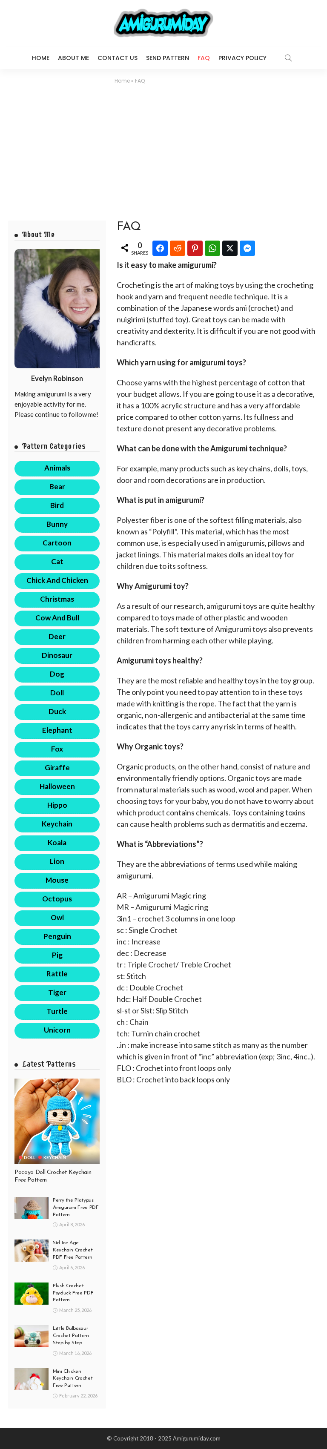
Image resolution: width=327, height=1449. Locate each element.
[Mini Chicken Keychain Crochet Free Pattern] (31, 1379)
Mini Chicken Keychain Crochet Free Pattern (72, 1379)
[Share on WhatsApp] (212, 248)
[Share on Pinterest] (195, 248)
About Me (73, 58)
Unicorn (57, 1029)
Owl (57, 917)
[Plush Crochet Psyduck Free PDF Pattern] (31, 1294)
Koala (57, 842)
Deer (57, 636)
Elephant (57, 730)
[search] (288, 58)
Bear (57, 486)
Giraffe (57, 767)
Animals (57, 467)
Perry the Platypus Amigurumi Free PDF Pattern (76, 1207)
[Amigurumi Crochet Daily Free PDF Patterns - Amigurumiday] (163, 23)
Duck (57, 711)
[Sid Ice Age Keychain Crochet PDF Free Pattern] (31, 1251)
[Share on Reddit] (177, 248)
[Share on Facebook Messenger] (247, 248)
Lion (57, 861)
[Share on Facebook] (160, 248)
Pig (57, 954)
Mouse (57, 879)
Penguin (57, 936)
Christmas (57, 598)
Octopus (57, 898)
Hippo (57, 805)
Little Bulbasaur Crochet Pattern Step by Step (71, 1336)
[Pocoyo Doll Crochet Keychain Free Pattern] (57, 1121)
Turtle (57, 1011)
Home (40, 58)
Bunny (57, 523)
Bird (57, 505)
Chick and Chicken (57, 580)
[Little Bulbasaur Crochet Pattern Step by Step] (31, 1336)
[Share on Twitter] (230, 248)
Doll (57, 692)
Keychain (57, 823)
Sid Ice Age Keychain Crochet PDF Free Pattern (72, 1250)
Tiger (57, 992)
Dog (57, 673)
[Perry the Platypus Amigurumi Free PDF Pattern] (31, 1208)
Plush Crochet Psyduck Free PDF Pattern (73, 1293)
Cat (57, 561)
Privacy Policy (242, 58)
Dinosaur (57, 655)
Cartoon (57, 542)
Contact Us (118, 58)
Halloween (57, 786)
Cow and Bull (57, 617)
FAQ (204, 58)
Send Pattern (167, 58)
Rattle (57, 973)
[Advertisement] (216, 148)
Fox (57, 748)
